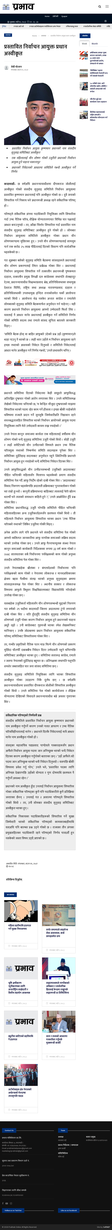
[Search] (100, 6)
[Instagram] (106, 21)
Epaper (64, 16)
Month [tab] (95, 44)
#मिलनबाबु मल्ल (72, 26)
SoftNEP (106, 1227)
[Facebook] (3, 1203)
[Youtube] (7, 1203)
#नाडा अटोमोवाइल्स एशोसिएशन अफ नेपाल (44, 26)
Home (47, 16)
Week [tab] (84, 44)
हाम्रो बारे (55, 16)
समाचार (43, 35)
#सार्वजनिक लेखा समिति (92, 26)
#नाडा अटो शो (19, 26)
